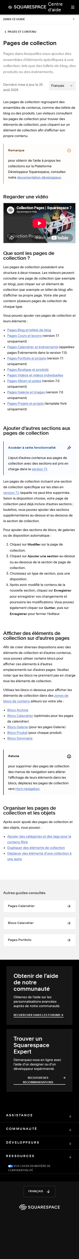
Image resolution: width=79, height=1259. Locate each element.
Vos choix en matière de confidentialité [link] (29, 1168)
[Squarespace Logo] (39, 1207)
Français (35, 1191)
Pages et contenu (22, 31)
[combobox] (62, 85)
